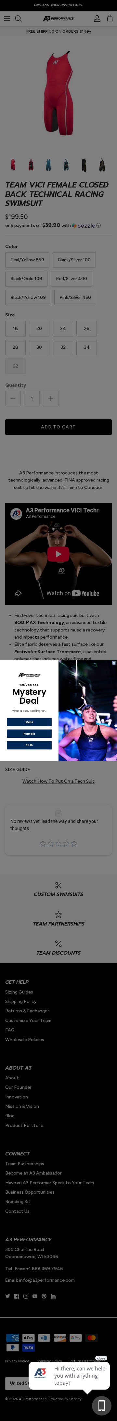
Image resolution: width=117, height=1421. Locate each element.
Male (29, 722)
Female (29, 734)
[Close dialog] (114, 663)
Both (29, 745)
